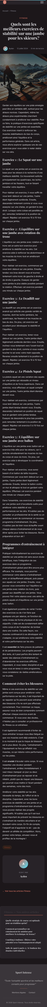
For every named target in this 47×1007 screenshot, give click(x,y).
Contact (32, 992)
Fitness (13, 11)
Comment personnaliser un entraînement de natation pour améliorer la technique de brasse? (20, 931)
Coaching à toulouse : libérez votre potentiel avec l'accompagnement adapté (23, 941)
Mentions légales (19, 992)
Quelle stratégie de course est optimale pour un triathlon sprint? (23, 921)
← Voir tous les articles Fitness (16, 891)
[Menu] (41, 2)
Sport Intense (23, 972)
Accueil (5, 11)
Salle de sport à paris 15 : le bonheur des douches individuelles (23, 949)
